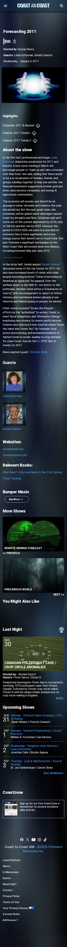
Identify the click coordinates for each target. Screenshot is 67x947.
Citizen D (35, 677)
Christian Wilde (38, 352)
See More (14, 499)
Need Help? (9, 884)
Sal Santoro (44, 737)
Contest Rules (11, 914)
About (6, 866)
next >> (58, 594)
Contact (8, 890)
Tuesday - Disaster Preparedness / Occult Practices (36, 732)
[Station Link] (33, 6)
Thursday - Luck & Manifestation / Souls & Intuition (36, 763)
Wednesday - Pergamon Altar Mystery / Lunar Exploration (35, 747)
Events (7, 878)
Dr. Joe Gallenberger (23, 767)
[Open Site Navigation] (5, 6)
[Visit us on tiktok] (45, 840)
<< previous (11, 553)
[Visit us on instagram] (39, 840)
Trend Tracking (12, 478)
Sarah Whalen (19, 722)
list (39, 341)
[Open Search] (61, 6)
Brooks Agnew (39, 752)
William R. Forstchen (23, 737)
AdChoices (9, 920)
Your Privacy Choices (15, 908)
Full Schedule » (54, 773)
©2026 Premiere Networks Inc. (42, 849)
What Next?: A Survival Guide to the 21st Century (32, 472)
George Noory (26, 49)
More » (60, 698)
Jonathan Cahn (19, 752)
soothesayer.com (13, 449)
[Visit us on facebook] (22, 840)
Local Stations (11, 860)
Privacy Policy (11, 896)
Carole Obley (45, 767)
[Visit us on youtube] (33, 840)
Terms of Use (11, 902)
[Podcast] (61, 629)
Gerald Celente (43, 55)
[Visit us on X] (28, 840)
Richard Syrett (27, 674)
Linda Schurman (23, 55)
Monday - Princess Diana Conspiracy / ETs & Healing (36, 717)
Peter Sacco (21, 677)
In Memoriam (11, 872)
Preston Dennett (40, 722)
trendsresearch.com (15, 455)
